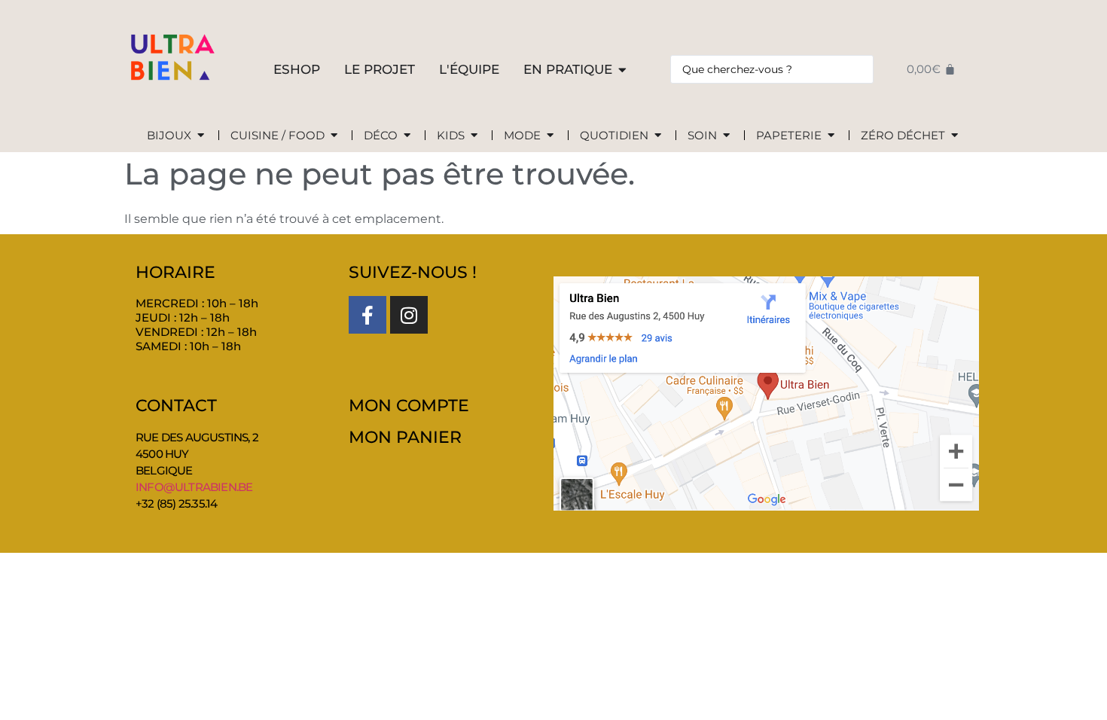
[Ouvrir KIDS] (474, 136)
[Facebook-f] (367, 315)
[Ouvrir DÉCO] (407, 136)
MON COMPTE (409, 405)
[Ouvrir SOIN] (726, 136)
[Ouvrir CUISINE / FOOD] (334, 136)
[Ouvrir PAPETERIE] (831, 136)
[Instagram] (409, 315)
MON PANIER (405, 437)
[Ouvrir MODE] (550, 136)
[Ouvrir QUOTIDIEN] (657, 136)
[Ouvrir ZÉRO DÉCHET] (954, 136)
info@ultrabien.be (194, 487)
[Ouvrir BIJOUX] (200, 136)
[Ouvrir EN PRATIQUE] (622, 70)
